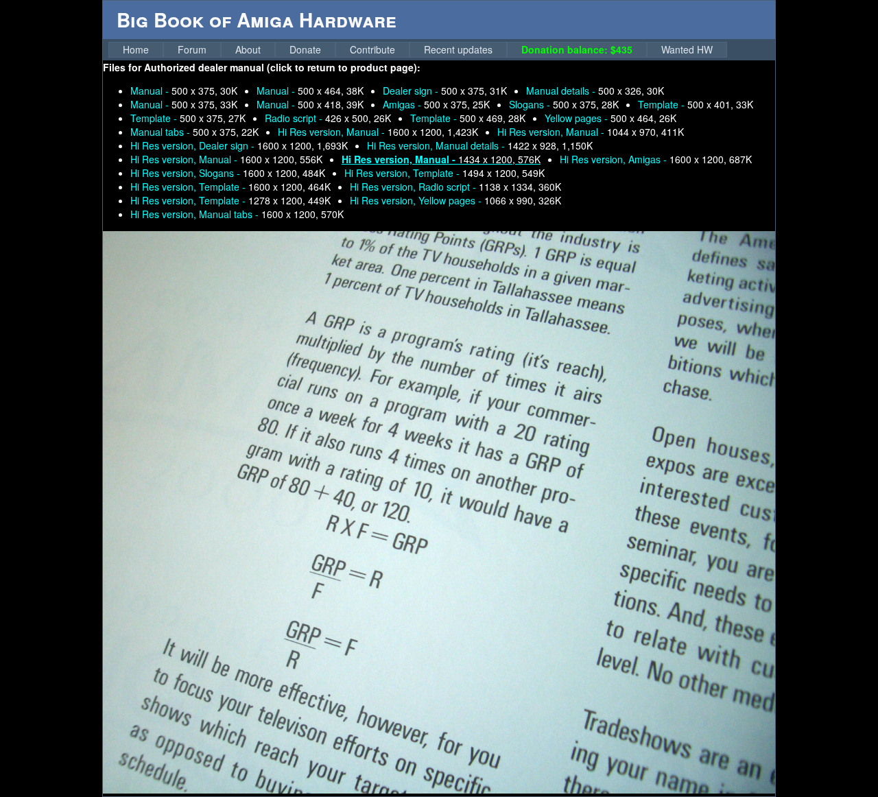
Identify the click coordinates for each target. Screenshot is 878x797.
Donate (305, 49)
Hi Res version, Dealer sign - (239, 145)
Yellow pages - (610, 118)
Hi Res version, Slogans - (227, 173)
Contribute (372, 49)
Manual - (183, 90)
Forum (192, 49)
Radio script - (328, 118)
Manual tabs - (194, 132)
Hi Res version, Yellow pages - (455, 200)
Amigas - (436, 104)
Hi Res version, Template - (444, 173)
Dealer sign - (445, 90)
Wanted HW (687, 49)
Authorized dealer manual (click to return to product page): (282, 67)
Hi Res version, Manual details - (480, 145)
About (248, 49)
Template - (695, 104)
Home (136, 49)
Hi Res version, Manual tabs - (237, 214)
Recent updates (458, 49)
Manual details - (595, 90)
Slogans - (564, 104)
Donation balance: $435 (576, 49)
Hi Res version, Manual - (378, 132)
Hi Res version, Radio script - (455, 186)
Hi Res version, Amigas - (656, 159)
